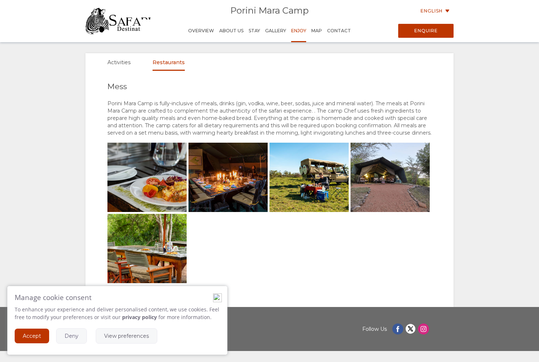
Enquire (426, 30)
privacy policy (139, 317)
